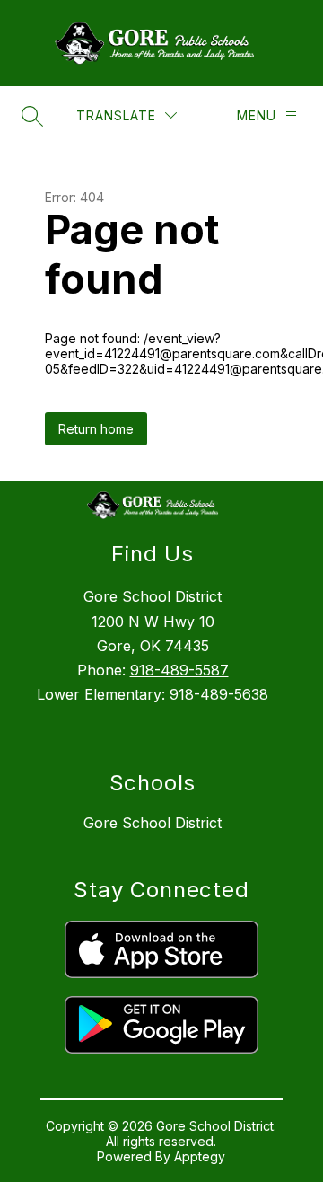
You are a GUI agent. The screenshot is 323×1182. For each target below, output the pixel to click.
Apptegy (199, 1156)
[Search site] (32, 116)
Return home (96, 429)
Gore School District (152, 823)
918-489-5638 (219, 694)
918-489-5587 (179, 670)
